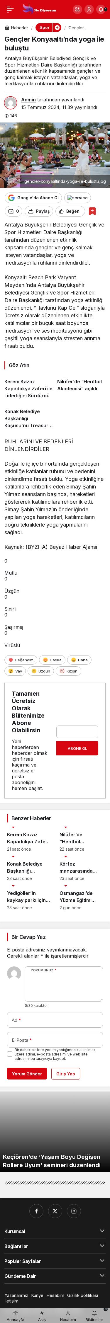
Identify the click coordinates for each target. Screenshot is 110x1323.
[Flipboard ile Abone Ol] (77, 198)
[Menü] (10, 9)
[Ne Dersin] (39, 9)
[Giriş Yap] (89, 9)
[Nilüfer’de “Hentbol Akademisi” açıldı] (81, 386)
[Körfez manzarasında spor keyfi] (81, 868)
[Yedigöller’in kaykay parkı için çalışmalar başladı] (29, 897)
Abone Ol (77, 748)
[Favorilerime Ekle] (92, 211)
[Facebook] (36, 1211)
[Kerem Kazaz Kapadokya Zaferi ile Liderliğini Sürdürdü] (28, 386)
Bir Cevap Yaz (28, 937)
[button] (77, 9)
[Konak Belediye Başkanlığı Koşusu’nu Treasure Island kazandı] (28, 416)
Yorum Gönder (27, 1073)
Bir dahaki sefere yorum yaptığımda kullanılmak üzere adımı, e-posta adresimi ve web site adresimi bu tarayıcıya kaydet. (55, 1054)
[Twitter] (55, 1211)
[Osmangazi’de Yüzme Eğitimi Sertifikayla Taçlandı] (81, 897)
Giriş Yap (65, 1073)
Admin (28, 100)
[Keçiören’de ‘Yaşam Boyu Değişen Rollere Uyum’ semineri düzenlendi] (55, 1132)
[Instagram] (74, 1211)
